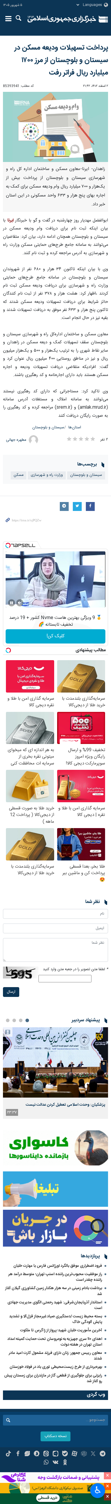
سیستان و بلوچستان (48, 427)
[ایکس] (93, 1454)
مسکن (18, 475)
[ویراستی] (27, 1454)
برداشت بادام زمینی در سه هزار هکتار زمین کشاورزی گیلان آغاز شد (53, 1291)
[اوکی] (65, 1463)
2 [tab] (20, 1020)
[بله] (65, 1454)
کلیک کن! (55, 636)
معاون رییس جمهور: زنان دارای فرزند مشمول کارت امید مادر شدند (55, 1356)
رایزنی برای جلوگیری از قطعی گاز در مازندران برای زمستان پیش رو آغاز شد (53, 1378)
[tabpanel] (55, 1073)
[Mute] (19, 602)
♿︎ (98, 1490)
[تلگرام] (103, 1454)
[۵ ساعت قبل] (55, 1062)
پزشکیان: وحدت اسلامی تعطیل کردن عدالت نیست (65, 1105)
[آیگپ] (55, 1454)
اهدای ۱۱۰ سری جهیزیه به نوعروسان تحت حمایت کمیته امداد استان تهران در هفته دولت (54, 1342)
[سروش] (37, 1454)
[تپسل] (8, 545)
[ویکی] (55, 1463)
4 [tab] (7, 1020)
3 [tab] (14, 1020)
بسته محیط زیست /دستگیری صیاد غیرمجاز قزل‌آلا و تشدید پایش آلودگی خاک (55, 1319)
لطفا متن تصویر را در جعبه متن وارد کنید (75, 969)
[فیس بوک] (18, 1454)
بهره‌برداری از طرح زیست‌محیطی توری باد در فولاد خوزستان (55, 1367)
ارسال (11, 992)
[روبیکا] (84, 1454)
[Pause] (11, 602)
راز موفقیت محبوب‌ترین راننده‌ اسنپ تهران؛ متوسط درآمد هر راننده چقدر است (55, 1277)
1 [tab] (27, 1020)
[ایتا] (46, 1454)
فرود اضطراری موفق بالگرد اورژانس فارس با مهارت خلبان (57, 1266)
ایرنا (62, 19)
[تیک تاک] (8, 1454)
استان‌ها (74, 427)
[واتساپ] (46, 1463)
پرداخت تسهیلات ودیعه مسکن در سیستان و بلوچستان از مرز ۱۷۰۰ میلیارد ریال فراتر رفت (61, 60)
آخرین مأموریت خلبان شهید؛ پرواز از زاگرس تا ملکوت (61, 1330)
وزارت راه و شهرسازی (47, 475)
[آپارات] (74, 1454)
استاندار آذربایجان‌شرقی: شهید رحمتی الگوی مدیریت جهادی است (54, 1305)
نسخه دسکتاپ (55, 1436)
